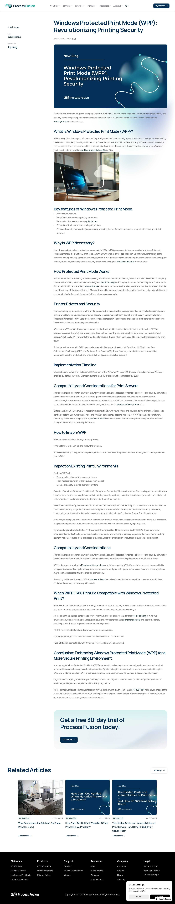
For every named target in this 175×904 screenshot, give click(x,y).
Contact (67, 866)
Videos (67, 875)
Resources (96, 861)
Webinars (95, 875)
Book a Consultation (73, 870)
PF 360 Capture (18, 870)
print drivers (91, 221)
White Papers (97, 870)
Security (121, 879)
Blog (93, 866)
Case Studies (97, 879)
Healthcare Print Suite (21, 875)
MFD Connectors (45, 870)
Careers (120, 870)
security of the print (125, 261)
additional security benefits (93, 150)
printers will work (98, 418)
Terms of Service (152, 870)
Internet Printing (107, 282)
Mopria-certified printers (128, 404)
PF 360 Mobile (44, 866)
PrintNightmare (61, 121)
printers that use (91, 286)
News (120, 875)
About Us (121, 866)
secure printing (139, 616)
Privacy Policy (44, 875)
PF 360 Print (138, 690)
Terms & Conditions (20, 879)
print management (131, 620)
